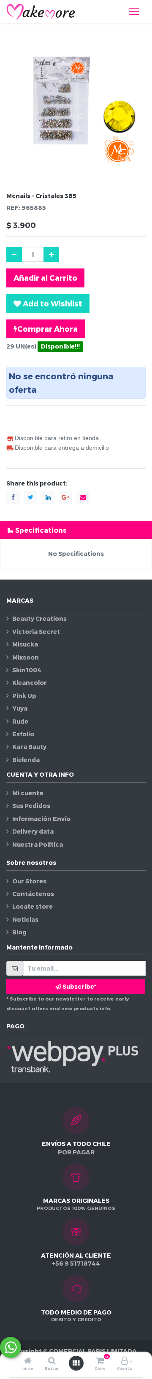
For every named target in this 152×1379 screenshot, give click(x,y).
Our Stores (29, 881)
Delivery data (33, 831)
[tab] (76, 530)
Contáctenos (33, 893)
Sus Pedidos (31, 805)
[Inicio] (28, 1361)
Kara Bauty (29, 746)
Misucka (25, 644)
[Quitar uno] (14, 254)
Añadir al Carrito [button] (45, 277)
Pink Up (24, 695)
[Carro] (100, 1361)
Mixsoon (25, 657)
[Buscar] (52, 1361)
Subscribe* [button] (78, 986)
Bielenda (26, 759)
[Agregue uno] (51, 254)
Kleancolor (29, 682)
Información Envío (41, 818)
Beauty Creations (39, 618)
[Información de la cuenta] (124, 1361)
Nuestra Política (37, 844)
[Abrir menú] (76, 1363)
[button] (48, 303)
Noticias (25, 919)
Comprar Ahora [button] (47, 328)
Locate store (32, 906)
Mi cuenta (27, 793)
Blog (19, 932)
